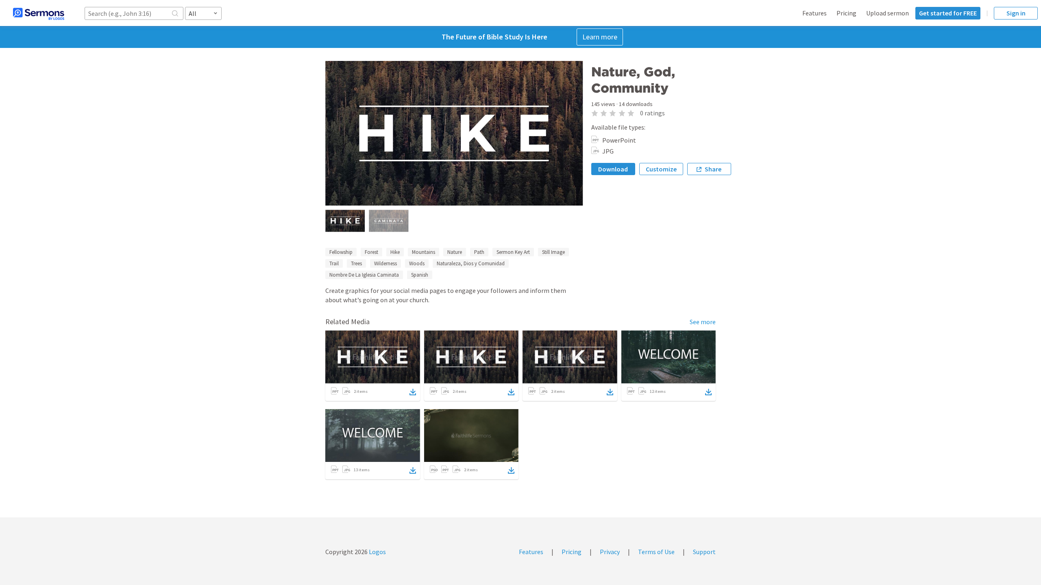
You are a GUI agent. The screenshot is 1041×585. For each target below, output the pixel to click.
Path (479, 252)
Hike (395, 252)
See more (703, 322)
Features (814, 13)
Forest (371, 252)
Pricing (846, 13)
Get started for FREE (948, 13)
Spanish (419, 274)
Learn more (599, 36)
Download (613, 169)
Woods (417, 263)
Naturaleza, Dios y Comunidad (471, 263)
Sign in (1016, 13)
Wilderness (385, 263)
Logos (377, 552)
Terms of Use (656, 552)
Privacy (610, 552)
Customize (661, 169)
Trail (334, 263)
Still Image (553, 252)
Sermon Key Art (513, 252)
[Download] (412, 392)
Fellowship (341, 252)
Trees (356, 263)
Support (704, 552)
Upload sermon (887, 13)
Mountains (423, 252)
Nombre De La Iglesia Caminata (364, 274)
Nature (454, 252)
